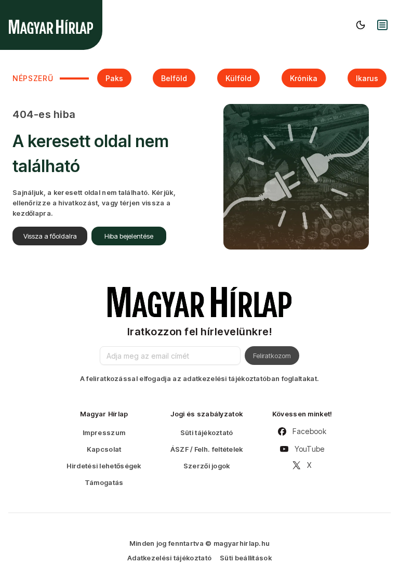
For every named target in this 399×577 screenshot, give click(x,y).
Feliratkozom (272, 355)
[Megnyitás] (382, 25)
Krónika (303, 78)
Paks (114, 78)
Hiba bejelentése (128, 236)
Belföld (174, 78)
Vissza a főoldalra (50, 236)
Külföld (238, 78)
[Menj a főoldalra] (51, 27)
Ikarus (367, 78)
